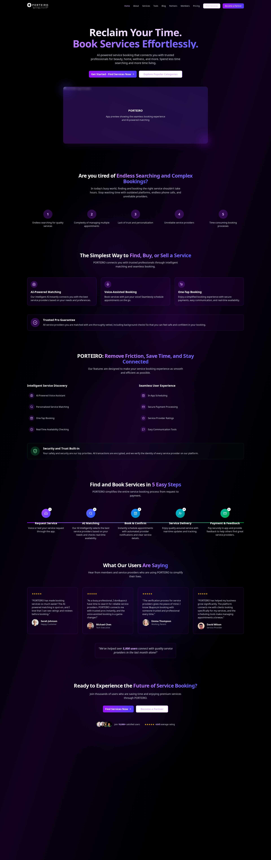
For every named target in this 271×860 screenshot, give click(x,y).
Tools (155, 6)
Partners (173, 6)
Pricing (196, 6)
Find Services (212, 6)
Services (146, 6)
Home (127, 6)
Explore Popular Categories (161, 74)
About (136, 6)
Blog (164, 6)
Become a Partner (233, 6)
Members (185, 6)
